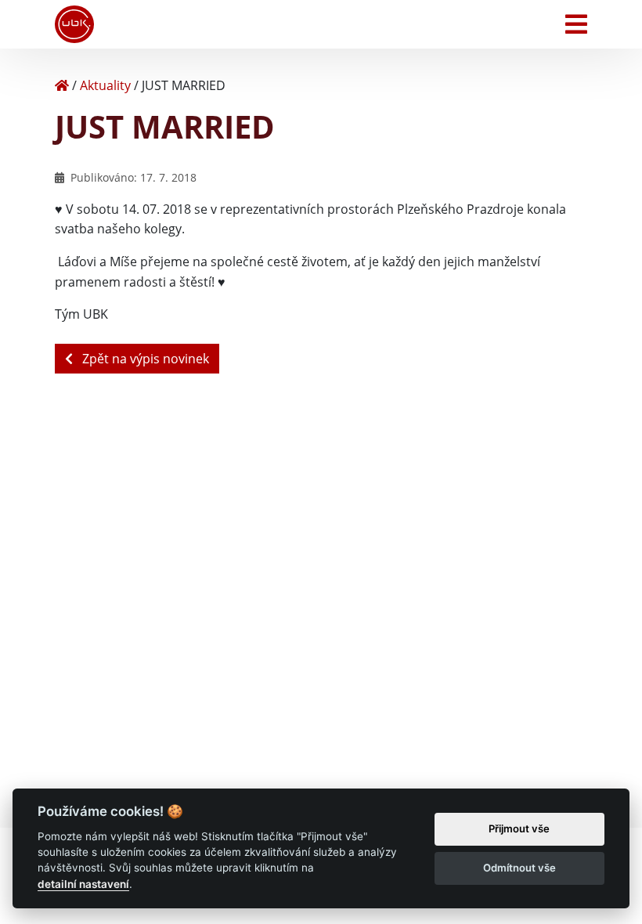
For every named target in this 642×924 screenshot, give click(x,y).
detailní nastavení (83, 884)
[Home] (62, 85)
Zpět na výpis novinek (144, 358)
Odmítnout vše (519, 867)
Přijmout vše (519, 828)
